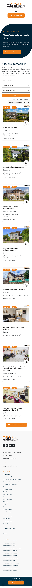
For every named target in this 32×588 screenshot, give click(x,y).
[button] (16, 10)
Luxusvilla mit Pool (10, 127)
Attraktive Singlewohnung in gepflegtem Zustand (13, 409)
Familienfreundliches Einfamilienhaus (11, 208)
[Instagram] (7, 445)
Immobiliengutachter (10, 540)
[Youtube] (10, 445)
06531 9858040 (17, 452)
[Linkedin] (13, 445)
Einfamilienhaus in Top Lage (13, 167)
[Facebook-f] (4, 445)
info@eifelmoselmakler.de (10, 466)
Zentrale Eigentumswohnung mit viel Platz (15, 328)
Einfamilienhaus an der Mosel (14, 290)
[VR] (26, 123)
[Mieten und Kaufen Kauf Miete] (16, 91)
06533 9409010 (12, 458)
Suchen (16, 95)
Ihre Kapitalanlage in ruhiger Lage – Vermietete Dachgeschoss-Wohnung (15, 369)
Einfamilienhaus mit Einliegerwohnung (10, 249)
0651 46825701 (10, 455)
